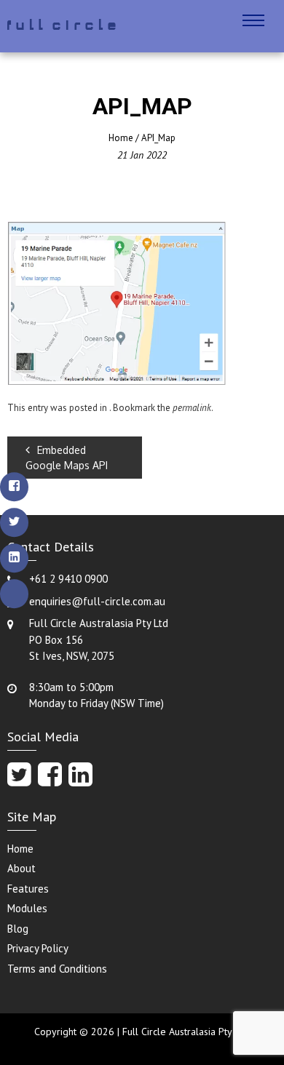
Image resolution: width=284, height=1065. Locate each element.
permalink (192, 408)
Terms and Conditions (57, 969)
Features (28, 889)
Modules (27, 908)
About (21, 868)
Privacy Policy (37, 948)
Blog (17, 929)
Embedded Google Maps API (66, 457)
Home (121, 138)
